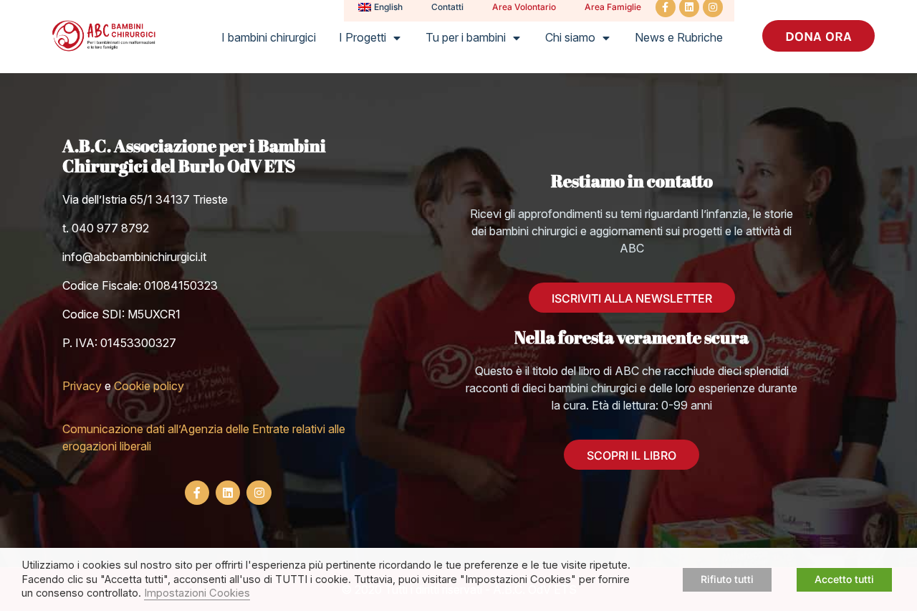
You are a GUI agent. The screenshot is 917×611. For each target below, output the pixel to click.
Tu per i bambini (466, 37)
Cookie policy (149, 386)
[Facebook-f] (197, 492)
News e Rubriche (679, 37)
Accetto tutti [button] (844, 579)
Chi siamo (570, 37)
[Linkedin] (228, 492)
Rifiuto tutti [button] (727, 579)
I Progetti (362, 37)
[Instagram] (258, 492)
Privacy (82, 386)
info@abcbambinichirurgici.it (134, 257)
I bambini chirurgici (268, 37)
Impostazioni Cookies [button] (197, 593)
